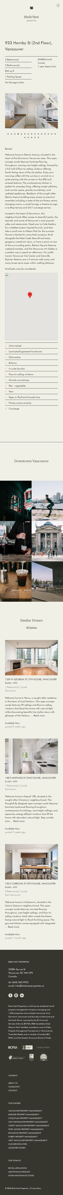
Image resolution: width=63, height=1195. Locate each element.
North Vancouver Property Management (28, 1125)
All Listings (31, 627)
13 (48, 134)
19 (35, 137)
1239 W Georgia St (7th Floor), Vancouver (30, 681)
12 (45, 134)
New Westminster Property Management (28, 1122)
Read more (39, 715)
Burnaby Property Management (23, 1114)
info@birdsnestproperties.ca (29, 985)
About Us (12, 1083)
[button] (29, 295)
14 (51, 134)
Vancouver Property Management (25, 1110)
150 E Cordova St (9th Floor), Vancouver (30, 885)
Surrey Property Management (22, 1136)
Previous (7, 112)
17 (28, 137)
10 (38, 134)
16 (25, 137)
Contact (12, 1090)
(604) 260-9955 (20, 982)
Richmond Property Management (24, 1133)
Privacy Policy (35, 1188)
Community (14, 1086)
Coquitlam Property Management (25, 1118)
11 (41, 134)
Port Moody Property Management (26, 1129)
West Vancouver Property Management (27, 1140)
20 (38, 137)
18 (31, 137)
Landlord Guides (16, 1147)
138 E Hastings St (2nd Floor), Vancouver (30, 779)
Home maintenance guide (21, 1175)
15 (55, 134)
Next (55, 112)
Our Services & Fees (17, 1144)
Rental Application (17, 1168)
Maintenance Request (19, 1171)
